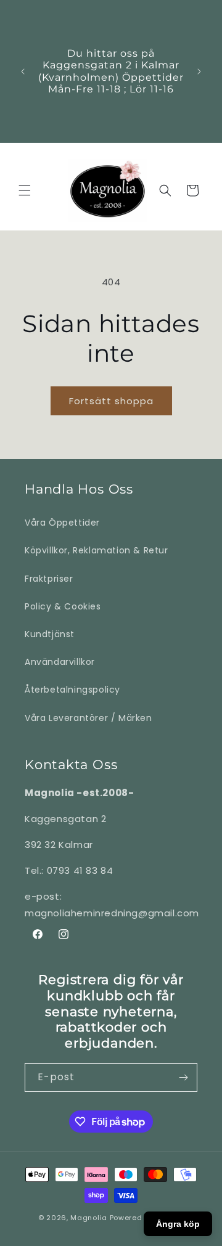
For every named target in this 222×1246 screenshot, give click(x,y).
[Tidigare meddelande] (22, 71)
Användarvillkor (60, 662)
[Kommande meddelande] (199, 71)
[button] (24, 190)
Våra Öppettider (62, 522)
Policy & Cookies (63, 606)
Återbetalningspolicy (72, 689)
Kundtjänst (50, 634)
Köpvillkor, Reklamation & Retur (96, 550)
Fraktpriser (49, 578)
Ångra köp (178, 1224)
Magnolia (88, 1218)
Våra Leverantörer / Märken (88, 718)
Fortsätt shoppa (111, 400)
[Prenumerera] (183, 1077)
